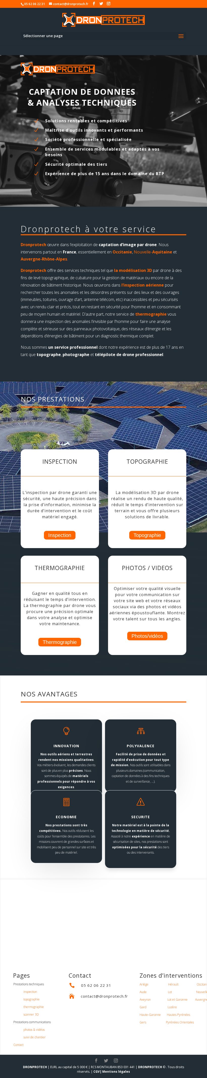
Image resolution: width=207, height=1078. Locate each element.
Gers (143, 1022)
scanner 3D (31, 1014)
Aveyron (145, 999)
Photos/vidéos (147, 636)
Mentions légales (116, 1071)
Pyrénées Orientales (180, 1022)
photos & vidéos (34, 1029)
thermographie (151, 314)
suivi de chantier (34, 1037)
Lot (170, 992)
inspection (30, 992)
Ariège (144, 984)
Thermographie (60, 642)
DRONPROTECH (35, 1067)
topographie (31, 999)
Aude (143, 992)
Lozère (172, 1007)
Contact (18, 1045)
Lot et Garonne (177, 999)
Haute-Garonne (150, 1015)
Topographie (147, 535)
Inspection (59, 535)
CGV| (97, 1071)
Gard (143, 1007)
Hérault (173, 984)
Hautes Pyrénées (178, 1015)
